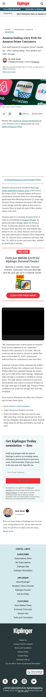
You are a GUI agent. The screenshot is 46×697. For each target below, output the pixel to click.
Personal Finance (23, 30)
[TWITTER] (28, 510)
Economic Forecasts (23, 612)
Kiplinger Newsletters (23, 573)
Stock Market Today (23, 608)
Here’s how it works (8, 72)
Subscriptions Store (23, 561)
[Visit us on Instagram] (24, 683)
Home (8, 30)
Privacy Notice (11, 493)
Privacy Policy (23, 654)
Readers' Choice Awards (23, 588)
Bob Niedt (16, 59)
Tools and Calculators (23, 620)
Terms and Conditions (23, 650)
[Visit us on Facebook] (14, 683)
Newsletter (39, 114)
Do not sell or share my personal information (23, 666)
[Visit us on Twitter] (5, 683)
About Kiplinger (23, 584)
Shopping (9, 32)
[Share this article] (4, 114)
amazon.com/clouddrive (19, 406)
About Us (23, 642)
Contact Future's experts (23, 646)
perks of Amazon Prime (12, 127)
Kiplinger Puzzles (23, 592)
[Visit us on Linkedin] (34, 683)
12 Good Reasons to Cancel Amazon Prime (22, 180)
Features (35, 62)
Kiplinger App (23, 569)
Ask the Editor (23, 596)
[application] (23, 322)
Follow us (25, 114)
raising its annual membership (26, 121)
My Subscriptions (23, 565)
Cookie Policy (23, 658)
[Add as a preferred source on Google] (35, 674)
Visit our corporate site (35, 691)
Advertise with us (23, 662)
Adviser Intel (23, 616)
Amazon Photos (29, 220)
